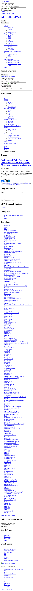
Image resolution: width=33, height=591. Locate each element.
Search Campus (15, 89)
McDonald (8, 314)
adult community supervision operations (16, 343)
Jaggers (7, 321)
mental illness (9, 490)
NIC (6, 335)
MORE (7, 325)
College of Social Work (11, 17)
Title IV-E (8, 316)
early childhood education (12, 262)
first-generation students (11, 408)
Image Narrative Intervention (13, 417)
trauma (7, 281)
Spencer (7, 256)
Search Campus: (5, 6)
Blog (5, 149)
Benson (7, 357)
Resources (10, 48)
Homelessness (9, 246)
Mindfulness (8, 330)
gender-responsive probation (13, 271)
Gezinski (7, 294)
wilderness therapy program (13, 251)
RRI (6, 470)
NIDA (7, 344)
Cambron (7, 327)
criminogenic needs (10, 479)
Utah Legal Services (9, 183)
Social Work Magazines (14, 64)
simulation (8, 360)
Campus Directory (9, 550)
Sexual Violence (9, 238)
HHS (9, 37)
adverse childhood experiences (13, 406)
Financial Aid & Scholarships (12, 51)
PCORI (7, 438)
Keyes (7, 422)
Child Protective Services (12, 284)
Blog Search (4, 200)
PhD (9, 40)
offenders (7, 477)
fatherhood (8, 473)
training (7, 309)
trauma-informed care (11, 260)
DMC (6, 466)
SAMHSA (8, 458)
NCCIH (7, 432)
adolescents (8, 249)
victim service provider (11, 414)
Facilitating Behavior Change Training (15, 341)
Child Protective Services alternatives (15, 286)
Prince (18, 184)
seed (6, 382)
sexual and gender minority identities (15, 397)
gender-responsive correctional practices (16, 273)
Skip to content (5, 1)
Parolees (7, 374)
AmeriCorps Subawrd (11, 300)
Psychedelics (8, 289)
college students (9, 419)
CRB (6, 244)
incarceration (8, 474)
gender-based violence (11, 392)
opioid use (8, 433)
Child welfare (9, 308)
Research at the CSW (14, 129)
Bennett (7, 362)
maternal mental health (11, 441)
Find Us (6, 535)
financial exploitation (6, 184)
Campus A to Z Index (10, 549)
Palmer (7, 225)
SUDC (7, 401)
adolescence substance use (12, 444)
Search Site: (4, 3)
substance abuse (9, 457)
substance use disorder (11, 493)
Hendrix (7, 409)
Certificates (11, 43)
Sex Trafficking (9, 297)
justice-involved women (11, 338)
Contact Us (7, 537)
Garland (7, 324)
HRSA (7, 265)
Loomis (7, 254)
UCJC (9, 56)
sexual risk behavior (10, 446)
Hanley (7, 379)
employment (8, 471)
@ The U (7, 557)
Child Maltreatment (10, 230)
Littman (7, 241)
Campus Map (8, 552)
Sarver (7, 451)
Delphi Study (9, 257)
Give (5, 67)
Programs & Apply (9, 34)
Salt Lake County (10, 500)
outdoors (7, 352)
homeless (7, 462)
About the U (7, 575)
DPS (6, 454)
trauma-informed (9, 427)
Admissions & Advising (11, 45)
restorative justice (10, 425)
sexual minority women (11, 393)
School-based (9, 328)
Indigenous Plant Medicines (13, 290)
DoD (6, 512)
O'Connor (8, 233)
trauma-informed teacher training (14, 376)
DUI (6, 452)
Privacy (6, 572)
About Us (10, 27)
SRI (9, 57)
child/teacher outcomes (11, 378)
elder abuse (27, 183)
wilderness (8, 381)
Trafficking (8, 365)
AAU (6, 367)
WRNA (7, 336)
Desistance (8, 373)
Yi (5, 416)
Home (6, 99)
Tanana (7, 503)
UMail (6, 555)
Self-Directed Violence (11, 232)
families (7, 465)
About (6, 26)
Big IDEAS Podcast (13, 62)
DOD (6, 387)
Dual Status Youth (10, 322)
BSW (9, 35)
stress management (10, 283)
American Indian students (12, 428)
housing (7, 463)
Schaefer (7, 248)
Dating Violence (9, 237)
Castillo (7, 264)
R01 (6, 346)
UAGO (7, 363)
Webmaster (7, 538)
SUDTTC (8, 270)
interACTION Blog (13, 60)
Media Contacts (8, 577)
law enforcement (9, 468)
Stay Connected (8, 59)
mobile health (9, 384)
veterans (7, 354)
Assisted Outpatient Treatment (13, 492)
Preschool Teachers (10, 278)
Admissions (11, 49)
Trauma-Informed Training (12, 276)
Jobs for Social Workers (10, 143)
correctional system (10, 340)
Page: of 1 (12, 192)
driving (7, 449)
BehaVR (7, 430)
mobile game (8, 279)
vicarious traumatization (11, 412)
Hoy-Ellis (8, 390)
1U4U (7, 235)
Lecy (6, 405)
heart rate (7, 386)
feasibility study (9, 275)
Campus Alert (4, 11)
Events (10, 65)
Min (6, 317)
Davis (6, 501)
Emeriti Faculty (12, 32)
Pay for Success (9, 498)
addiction (7, 370)
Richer (7, 287)
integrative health (10, 389)
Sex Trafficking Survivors (12, 298)
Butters (7, 496)
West (6, 355)
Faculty (10, 29)
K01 (6, 229)
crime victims (19, 183)
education (8, 311)
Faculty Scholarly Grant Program (14, 424)
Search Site (5, 89)
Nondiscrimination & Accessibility (13, 569)
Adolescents (8, 319)
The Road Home (9, 460)
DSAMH (7, 489)
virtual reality (8, 359)
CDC (6, 227)
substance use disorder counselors (14, 400)
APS (14, 184)
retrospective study (10, 252)
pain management (10, 368)
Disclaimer (7, 571)
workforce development (11, 313)
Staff (9, 30)
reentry (7, 476)
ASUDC (7, 403)
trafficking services (10, 411)
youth (6, 506)
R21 (6, 436)
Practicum (10, 41)
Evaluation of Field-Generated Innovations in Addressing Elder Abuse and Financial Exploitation (16, 162)
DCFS (7, 508)
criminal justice (9, 455)
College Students (10, 240)
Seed (7, 295)
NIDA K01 (8, 303)
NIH (6, 509)
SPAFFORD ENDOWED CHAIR (14, 215)
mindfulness (9, 348)
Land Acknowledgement (11, 560)
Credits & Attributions (10, 574)
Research (6, 53)
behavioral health (10, 495)
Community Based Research (13, 243)
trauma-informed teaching (12, 259)
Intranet (6, 558)
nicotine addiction (10, 435)
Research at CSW (13, 54)
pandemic (8, 420)
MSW (9, 38)
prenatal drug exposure (11, 439)
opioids (7, 351)
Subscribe (3, 207)
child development (10, 443)
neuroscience (8, 511)
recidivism (8, 447)
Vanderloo (8, 504)
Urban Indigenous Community (13, 292)
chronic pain (9, 349)
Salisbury (7, 333)
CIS (5, 554)
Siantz (7, 302)
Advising (10, 46)
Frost (6, 398)
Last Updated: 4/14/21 (7, 589)
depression (8, 395)
